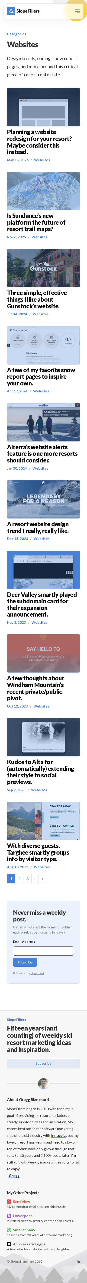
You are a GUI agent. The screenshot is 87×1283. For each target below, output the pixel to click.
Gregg (14, 1175)
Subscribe (43, 1063)
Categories (16, 34)
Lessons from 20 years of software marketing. (40, 1232)
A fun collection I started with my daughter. (38, 1246)
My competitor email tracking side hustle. (36, 1204)
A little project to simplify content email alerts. (40, 1218)
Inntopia (58, 1135)
